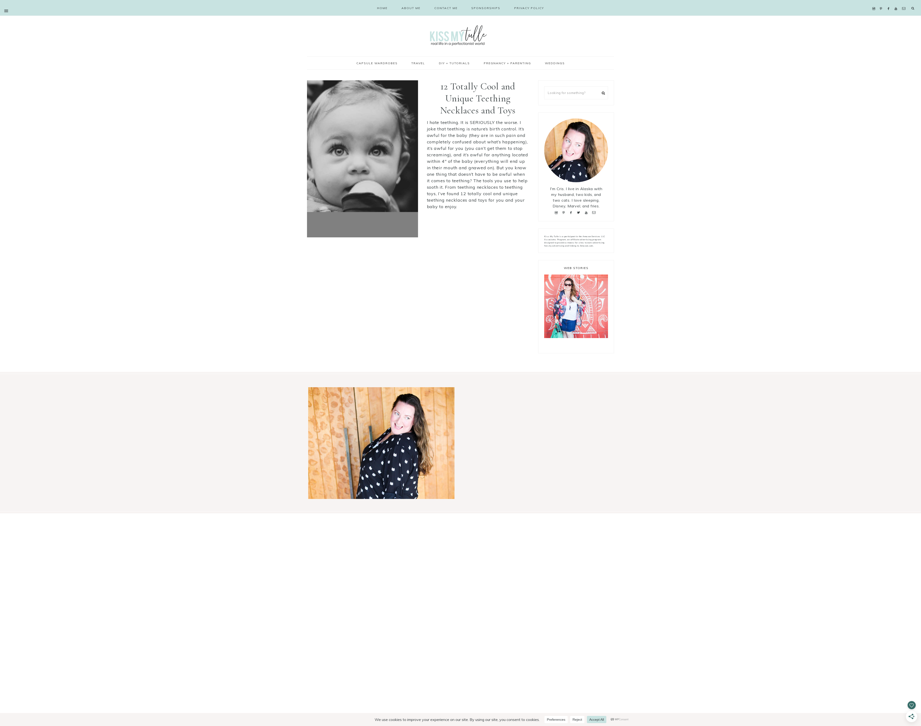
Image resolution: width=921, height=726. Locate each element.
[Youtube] (897, 2)
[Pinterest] (882, 2)
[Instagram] (875, 2)
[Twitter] (580, 212)
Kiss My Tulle (460, 35)
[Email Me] (904, 2)
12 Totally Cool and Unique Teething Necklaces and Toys (478, 98)
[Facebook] (889, 2)
